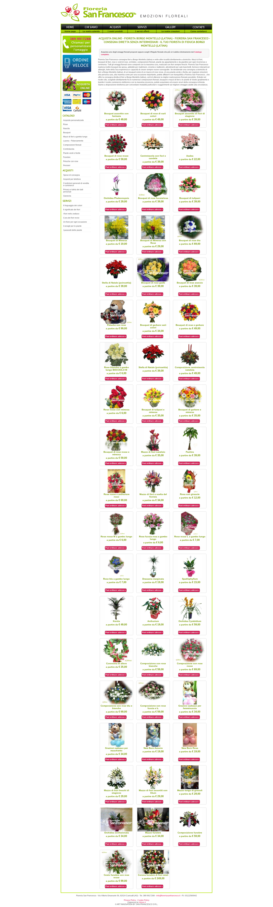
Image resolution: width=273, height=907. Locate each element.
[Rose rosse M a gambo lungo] (116, 535)
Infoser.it (142, 902)
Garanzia (67, 196)
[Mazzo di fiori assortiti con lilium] (153, 788)
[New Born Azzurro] (153, 746)
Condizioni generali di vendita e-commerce (76, 184)
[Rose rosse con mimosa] (116, 408)
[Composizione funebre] (190, 831)
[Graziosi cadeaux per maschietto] (116, 746)
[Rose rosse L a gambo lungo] (190, 535)
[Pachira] (190, 450)
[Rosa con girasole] (190, 492)
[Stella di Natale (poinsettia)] (116, 281)
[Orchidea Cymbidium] (190, 619)
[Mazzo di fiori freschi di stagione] (116, 788)
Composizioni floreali (72, 145)
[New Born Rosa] (190, 746)
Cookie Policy (143, 900)
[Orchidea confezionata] (116, 831)
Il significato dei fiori (71, 210)
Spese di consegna (71, 175)
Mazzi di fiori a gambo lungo (75, 137)
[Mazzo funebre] (153, 831)
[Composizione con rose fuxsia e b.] (153, 704)
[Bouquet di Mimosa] (116, 238)
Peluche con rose (70, 161)
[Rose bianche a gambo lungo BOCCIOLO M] (116, 365)
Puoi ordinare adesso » (115, 125)
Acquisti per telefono (72, 179)
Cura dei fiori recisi (71, 218)
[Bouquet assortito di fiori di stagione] (190, 111)
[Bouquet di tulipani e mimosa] (153, 408)
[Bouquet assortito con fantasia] (116, 111)
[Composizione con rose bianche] (153, 661)
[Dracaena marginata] (153, 577)
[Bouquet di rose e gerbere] (190, 323)
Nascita (66, 128)
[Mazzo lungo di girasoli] (190, 788)
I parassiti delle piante (72, 230)
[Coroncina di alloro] (116, 661)
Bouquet (66, 132)
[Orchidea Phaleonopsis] (116, 196)
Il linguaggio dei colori (72, 205)
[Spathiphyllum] (190, 577)
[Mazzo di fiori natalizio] (153, 450)
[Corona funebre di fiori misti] (153, 873)
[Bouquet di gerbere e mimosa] (190, 408)
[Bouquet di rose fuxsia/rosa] (153, 196)
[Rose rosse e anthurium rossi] (116, 492)
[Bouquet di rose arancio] (190, 281)
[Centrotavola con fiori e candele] (153, 154)
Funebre (66, 157)
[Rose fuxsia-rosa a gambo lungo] (153, 535)
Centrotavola (68, 149)
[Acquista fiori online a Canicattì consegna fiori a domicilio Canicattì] (76, 93)
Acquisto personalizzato (73, 120)
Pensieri (66, 165)
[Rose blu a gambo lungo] (116, 577)
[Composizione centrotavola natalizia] (190, 365)
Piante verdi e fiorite (71, 153)
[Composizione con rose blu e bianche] (116, 704)
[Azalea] (190, 154)
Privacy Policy (130, 900)
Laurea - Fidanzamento (73, 141)
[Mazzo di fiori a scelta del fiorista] (153, 492)
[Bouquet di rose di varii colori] (153, 111)
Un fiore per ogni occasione (75, 222)
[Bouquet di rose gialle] (153, 281)
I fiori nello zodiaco (71, 214)
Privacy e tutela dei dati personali (73, 190)
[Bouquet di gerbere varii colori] (153, 323)
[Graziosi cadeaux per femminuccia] (190, 704)
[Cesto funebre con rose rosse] (116, 873)
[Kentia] (116, 619)
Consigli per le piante (72, 226)
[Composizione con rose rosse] (190, 661)
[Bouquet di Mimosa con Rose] (153, 238)
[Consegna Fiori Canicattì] (136, 23)
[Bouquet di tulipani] (190, 196)
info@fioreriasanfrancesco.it (168, 896)
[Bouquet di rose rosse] (116, 154)
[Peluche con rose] (116, 323)
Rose (65, 124)
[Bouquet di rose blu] (190, 238)
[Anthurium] (153, 619)
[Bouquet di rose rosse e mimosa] (116, 450)
